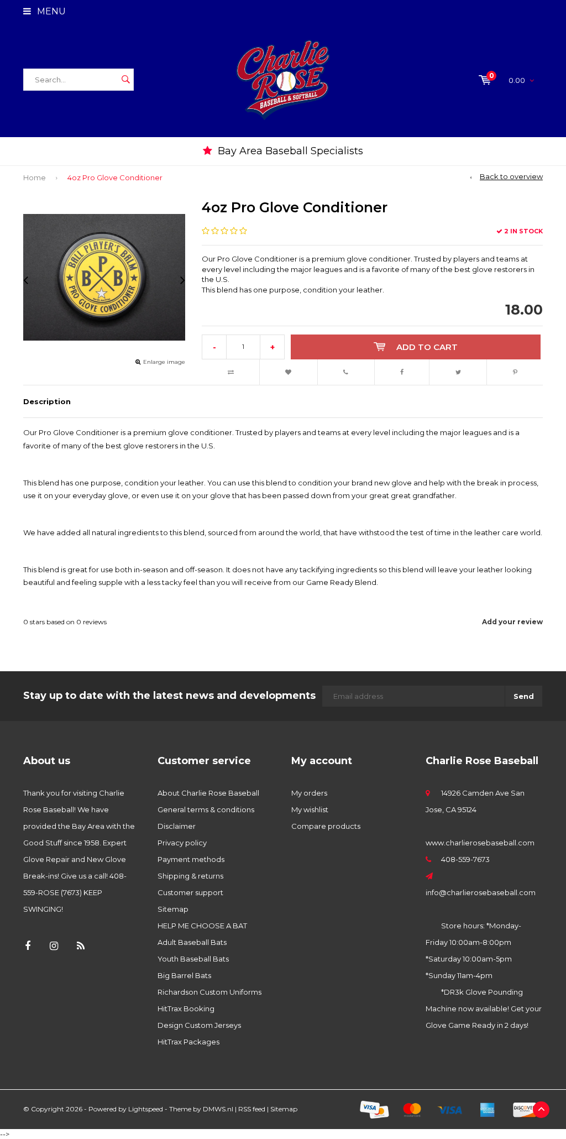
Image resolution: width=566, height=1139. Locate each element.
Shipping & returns (190, 875)
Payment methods (191, 859)
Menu (50, 11)
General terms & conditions (206, 809)
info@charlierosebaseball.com (481, 892)
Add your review (512, 622)
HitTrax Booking (186, 1008)
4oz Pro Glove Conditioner (115, 177)
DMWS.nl (218, 1109)
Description (47, 401)
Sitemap (173, 909)
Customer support (190, 892)
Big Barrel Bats (184, 975)
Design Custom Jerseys (199, 1025)
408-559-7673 (465, 859)
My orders (309, 792)
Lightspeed (145, 1109)
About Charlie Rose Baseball (208, 792)
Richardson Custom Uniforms (209, 992)
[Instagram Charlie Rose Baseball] (53, 946)
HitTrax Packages (188, 1041)
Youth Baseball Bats (193, 958)
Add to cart (427, 347)
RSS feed (251, 1109)
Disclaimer (177, 826)
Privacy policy (182, 842)
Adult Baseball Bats (192, 942)
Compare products (325, 826)
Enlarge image (164, 361)
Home (34, 177)
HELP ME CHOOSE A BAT (202, 925)
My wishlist (309, 809)
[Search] (125, 80)
